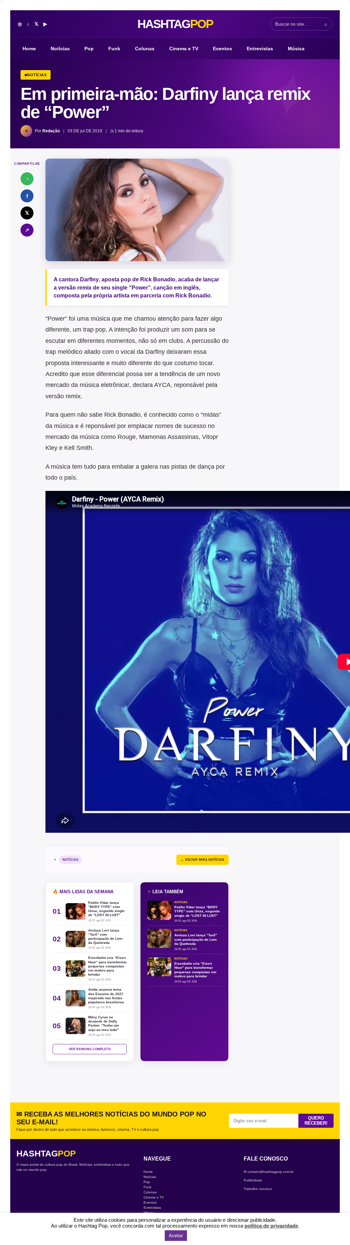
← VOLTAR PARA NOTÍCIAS (202, 859)
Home (29, 48)
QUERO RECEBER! (316, 1120)
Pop (89, 48)
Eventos (222, 48)
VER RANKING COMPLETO (90, 1049)
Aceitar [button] (176, 1235)
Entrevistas (260, 48)
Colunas (144, 48)
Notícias (60, 48)
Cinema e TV (183, 48)
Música (296, 48)
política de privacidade (271, 1226)
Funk (114, 48)
